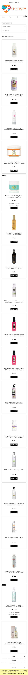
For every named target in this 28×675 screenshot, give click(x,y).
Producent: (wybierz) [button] (6, 26)
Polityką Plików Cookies (5, 671)
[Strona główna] (14, 9)
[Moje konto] (17, 17)
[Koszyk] (24, 16)
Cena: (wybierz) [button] (6, 30)
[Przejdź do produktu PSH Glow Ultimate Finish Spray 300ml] (14, 459)
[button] (3, 17)
